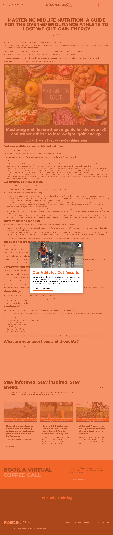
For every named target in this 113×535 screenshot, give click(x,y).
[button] (80, 245)
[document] (56, 267)
